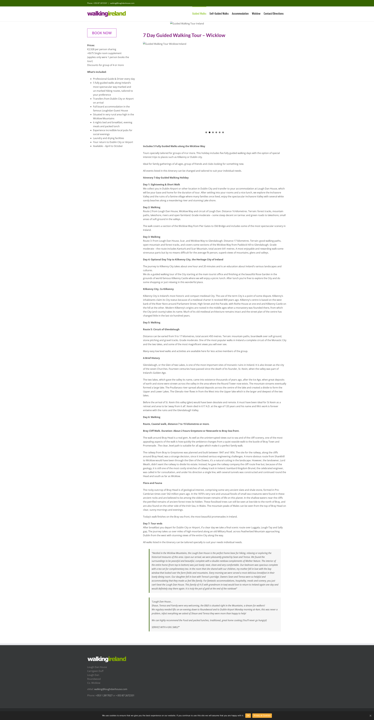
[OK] (370, 715)
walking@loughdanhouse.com (122, 3)
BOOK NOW (102, 32)
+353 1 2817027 (104, 695)
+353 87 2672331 (100, 3)
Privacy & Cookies (262, 715)
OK (248, 715)
